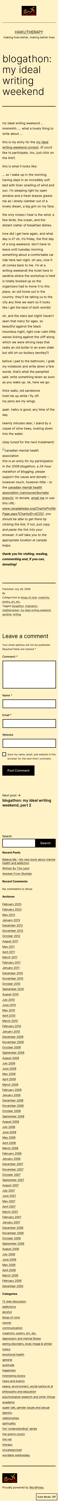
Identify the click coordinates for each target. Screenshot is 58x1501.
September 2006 (13, 1243)
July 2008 (8, 1127)
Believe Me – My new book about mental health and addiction (28, 861)
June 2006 (9, 1259)
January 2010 (11, 1031)
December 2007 (12, 1164)
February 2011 (11, 962)
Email (6, 715)
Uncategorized (12, 1450)
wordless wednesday (16, 1455)
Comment (10, 656)
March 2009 (10, 1084)
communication (12, 1328)
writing (17, 614)
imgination (31, 605)
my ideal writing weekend (36, 610)
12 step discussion (14, 1301)
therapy (7, 1444)
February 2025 (11, 904)
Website (7, 734)
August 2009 (10, 1058)
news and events (13, 1381)
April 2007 (9, 1206)
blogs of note (29, 597)
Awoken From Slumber (17, 873)
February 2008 (11, 1153)
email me (37, 498)
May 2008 (8, 1137)
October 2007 (11, 1174)
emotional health (13, 1354)
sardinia (6, 614)
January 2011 (10, 967)
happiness (9, 1370)
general (7, 1359)
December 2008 (12, 1100)
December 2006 (12, 1227)
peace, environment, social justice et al (27, 1386)
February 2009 (11, 1089)
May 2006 (8, 1264)
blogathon (18, 605)
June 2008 (9, 1132)
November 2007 (13, 1169)
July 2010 (8, 999)
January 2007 (11, 1222)
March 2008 (10, 1148)
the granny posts (13, 1434)
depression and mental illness (21, 1338)
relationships (10, 1418)
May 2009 (8, 1073)
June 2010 (9, 1005)
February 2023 (11, 909)
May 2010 (8, 1010)
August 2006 (10, 1248)
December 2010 (12, 973)
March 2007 (10, 1211)
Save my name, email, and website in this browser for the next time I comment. (32, 756)
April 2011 (8, 952)
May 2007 (8, 1201)
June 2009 (9, 1068)
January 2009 (11, 1095)
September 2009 (13, 1052)
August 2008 (10, 1121)
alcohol (7, 1312)
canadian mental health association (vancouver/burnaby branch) (25, 493)
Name (7, 695)
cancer (6, 1322)
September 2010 (13, 989)
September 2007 (13, 1180)
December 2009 (12, 1036)
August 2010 (10, 994)
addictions (9, 1306)
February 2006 (11, 1280)
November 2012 (12, 930)
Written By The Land (15, 868)
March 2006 (10, 1275)
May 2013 (8, 914)
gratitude (8, 1365)
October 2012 (11, 936)
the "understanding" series (19, 1428)
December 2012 (12, 925)
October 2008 (11, 1111)
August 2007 (10, 1185)
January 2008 (11, 1158)
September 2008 (13, 1116)
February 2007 (11, 1217)
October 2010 (11, 983)
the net (7, 1439)
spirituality (9, 1423)
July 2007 (8, 1190)
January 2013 (11, 920)
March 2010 (10, 1020)
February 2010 (11, 1026)
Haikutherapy (29, 32)
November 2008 (13, 1105)
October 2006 (11, 1238)
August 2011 (10, 941)
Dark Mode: (44, 1496)
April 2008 (9, 1143)
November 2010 (12, 978)
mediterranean (10, 610)
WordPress (36, 1487)
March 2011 (9, 957)
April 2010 (8, 1015)
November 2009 (13, 1042)
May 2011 (8, 946)
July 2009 (8, 1063)
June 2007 (9, 1195)
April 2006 (9, 1270)
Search (7, 836)
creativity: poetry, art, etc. (19, 1333)
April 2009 (9, 1079)
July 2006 (8, 1254)
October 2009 (11, 1047)
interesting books (13, 1375)
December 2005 (12, 1286)
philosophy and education (19, 1391)
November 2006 (13, 1233)
